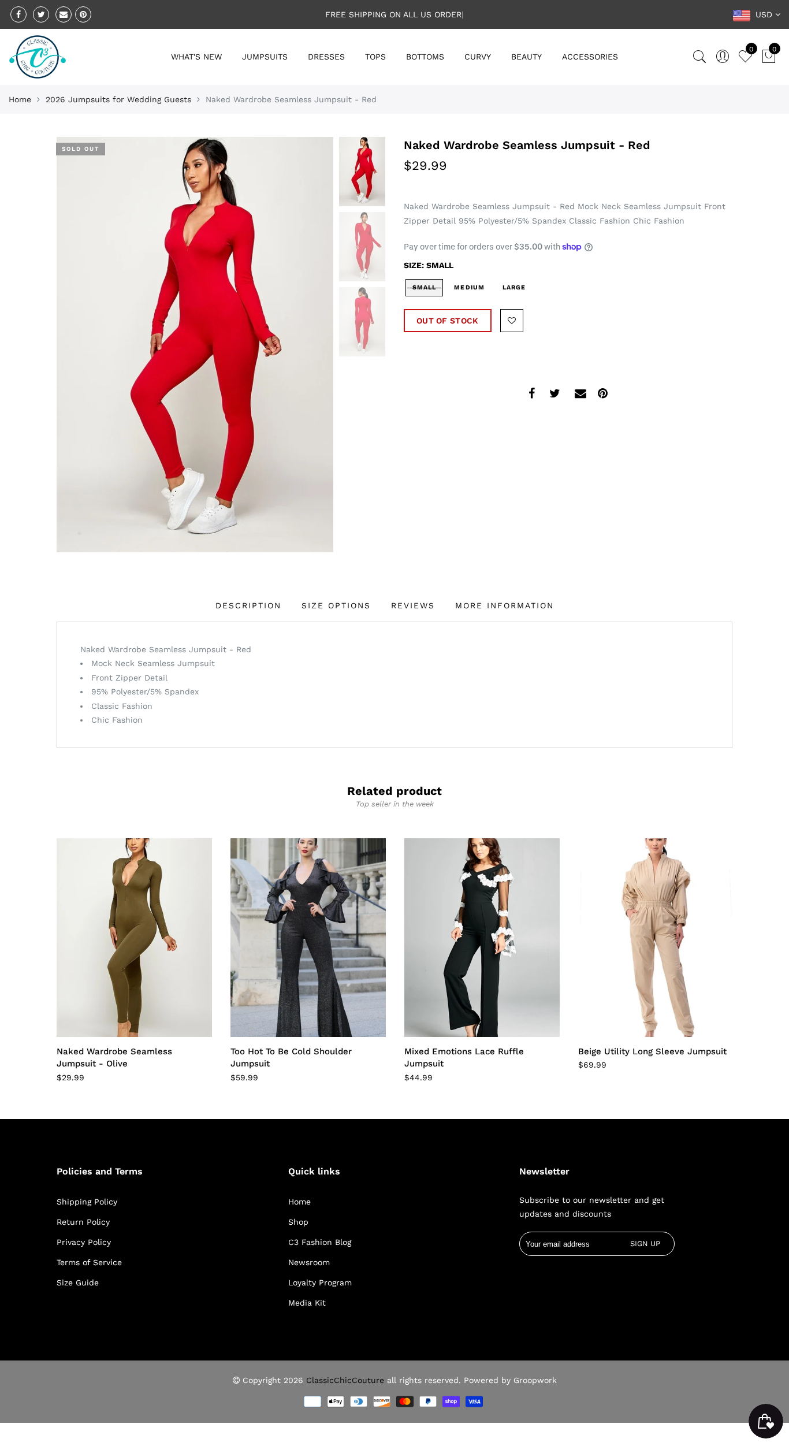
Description (248, 605)
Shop (298, 1221)
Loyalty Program (320, 1282)
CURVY (477, 56)
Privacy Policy (84, 1242)
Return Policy (83, 1221)
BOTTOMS (425, 56)
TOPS (375, 56)
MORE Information (504, 605)
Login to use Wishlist (511, 320)
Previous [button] (85, 344)
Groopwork (535, 1380)
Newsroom (309, 1262)
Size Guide (78, 1282)
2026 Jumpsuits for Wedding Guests (118, 99)
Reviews (413, 605)
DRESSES (326, 56)
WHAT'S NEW (196, 56)
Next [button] (305, 344)
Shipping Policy (87, 1201)
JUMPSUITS (265, 56)
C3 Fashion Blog (319, 1242)
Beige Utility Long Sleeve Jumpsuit (652, 1051)
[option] (195, 344)
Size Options (336, 605)
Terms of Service (89, 1262)
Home (20, 99)
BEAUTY (526, 56)
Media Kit (307, 1302)
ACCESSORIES (590, 56)
